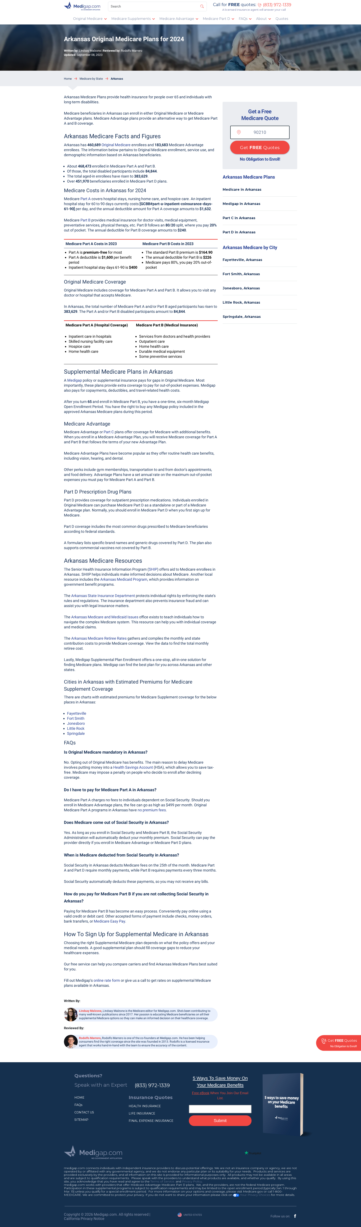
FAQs (243, 19)
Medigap (74, 380)
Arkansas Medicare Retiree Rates (99, 638)
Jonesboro (76, 723)
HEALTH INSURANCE (145, 1106)
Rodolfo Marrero (131, 50)
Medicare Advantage (176, 19)
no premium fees (152, 810)
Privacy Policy (192, 1181)
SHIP (153, 569)
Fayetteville (76, 713)
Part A (85, 199)
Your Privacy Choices (254, 1195)
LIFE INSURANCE (142, 1113)
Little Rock (75, 728)
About (261, 19)
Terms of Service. (162, 1181)
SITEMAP (81, 1120)
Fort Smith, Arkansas (241, 274)
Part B (85, 220)
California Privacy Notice (84, 1218)
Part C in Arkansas (239, 218)
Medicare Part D (216, 19)
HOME (79, 1097)
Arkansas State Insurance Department (103, 595)
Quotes (282, 19)
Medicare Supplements (131, 19)
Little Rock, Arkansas (241, 302)
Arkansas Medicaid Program (123, 579)
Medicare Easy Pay (109, 921)
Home (68, 78)
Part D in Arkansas (239, 232)
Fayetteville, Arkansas (242, 260)
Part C (109, 432)
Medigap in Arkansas (241, 204)
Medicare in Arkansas (242, 190)
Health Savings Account (133, 767)
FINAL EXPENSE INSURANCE (151, 1121)
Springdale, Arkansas (242, 317)
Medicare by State (91, 78)
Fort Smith (75, 718)
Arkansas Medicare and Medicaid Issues (104, 617)
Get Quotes (260, 147)
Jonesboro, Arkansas (241, 288)
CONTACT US (84, 1112)
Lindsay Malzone (90, 50)
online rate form (107, 980)
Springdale (76, 733)
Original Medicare (88, 19)
